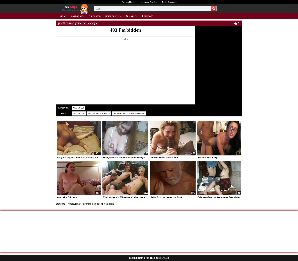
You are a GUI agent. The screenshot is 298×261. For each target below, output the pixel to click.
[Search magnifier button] (213, 8)
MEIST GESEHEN (113, 16)
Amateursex (78, 107)
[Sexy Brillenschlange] (220, 138)
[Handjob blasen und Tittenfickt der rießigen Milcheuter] (125, 138)
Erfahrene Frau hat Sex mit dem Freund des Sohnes (222, 197)
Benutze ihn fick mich (66, 197)
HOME (63, 16)
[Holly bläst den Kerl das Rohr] (173, 138)
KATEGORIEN (78, 16)
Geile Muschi (119, 113)
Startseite (60, 203)
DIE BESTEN (95, 16)
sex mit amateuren (136, 113)
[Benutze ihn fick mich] (78, 178)
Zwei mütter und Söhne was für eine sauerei (124, 197)
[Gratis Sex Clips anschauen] (74, 8)
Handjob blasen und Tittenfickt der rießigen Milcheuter (129, 157)
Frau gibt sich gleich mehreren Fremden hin (77, 157)
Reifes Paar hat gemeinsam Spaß (166, 197)
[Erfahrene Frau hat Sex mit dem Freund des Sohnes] (220, 178)
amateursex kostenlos (99, 113)
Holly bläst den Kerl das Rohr (165, 157)
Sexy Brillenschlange (208, 157)
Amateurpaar (79, 113)
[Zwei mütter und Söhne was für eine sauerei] (125, 178)
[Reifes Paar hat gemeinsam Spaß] (173, 178)
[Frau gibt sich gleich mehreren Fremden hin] (78, 138)
